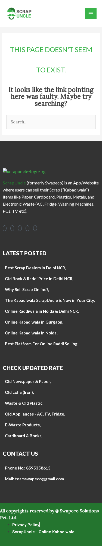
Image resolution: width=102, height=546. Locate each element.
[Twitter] (35, 228)
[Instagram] (12, 228)
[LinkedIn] (27, 228)
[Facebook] (5, 228)
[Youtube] (20, 228)
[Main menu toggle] (91, 14)
